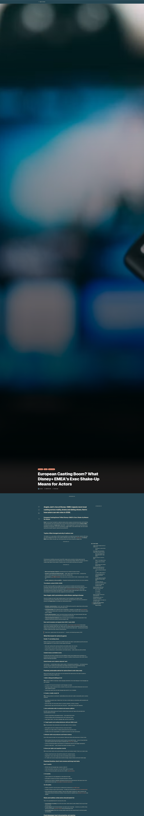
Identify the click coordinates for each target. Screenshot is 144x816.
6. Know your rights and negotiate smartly (99, 585)
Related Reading (98, 605)
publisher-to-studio (82, 793)
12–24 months (97, 593)
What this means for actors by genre (98, 558)
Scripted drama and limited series (100, 562)
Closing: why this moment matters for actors (98, 603)
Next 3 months (97, 589)
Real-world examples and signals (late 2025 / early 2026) (100, 554)
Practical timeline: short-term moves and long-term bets (98, 588)
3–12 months (97, 591)
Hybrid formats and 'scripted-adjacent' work (100, 565)
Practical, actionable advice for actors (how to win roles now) (98, 568)
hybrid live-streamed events (81, 789)
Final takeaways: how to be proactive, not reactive (98, 598)
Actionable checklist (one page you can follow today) (99, 600)
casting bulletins (71, 771)
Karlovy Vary (71, 741)
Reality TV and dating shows (100, 560)
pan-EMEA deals (75, 787)
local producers (84, 609)
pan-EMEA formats (55, 577)
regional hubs (79, 537)
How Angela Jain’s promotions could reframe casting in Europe (99, 552)
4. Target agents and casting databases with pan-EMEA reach (100, 579)
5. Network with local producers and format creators (100, 582)
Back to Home (42, 1)
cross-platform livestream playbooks (64, 782)
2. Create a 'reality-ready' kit (100, 572)
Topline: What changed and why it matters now (99, 546)
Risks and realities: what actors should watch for (98, 595)
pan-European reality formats (74, 625)
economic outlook (58, 808)
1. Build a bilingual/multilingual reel (100, 570)
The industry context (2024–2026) (100, 549)
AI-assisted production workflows (73, 589)
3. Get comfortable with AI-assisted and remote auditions (100, 575)
